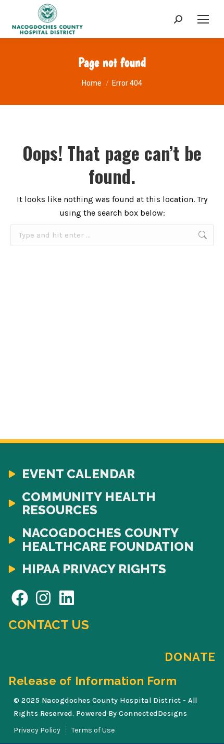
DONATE (190, 657)
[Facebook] (20, 598)
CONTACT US (48, 624)
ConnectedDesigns (153, 713)
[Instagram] (43, 598)
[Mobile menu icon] (203, 19)
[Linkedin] (67, 598)
